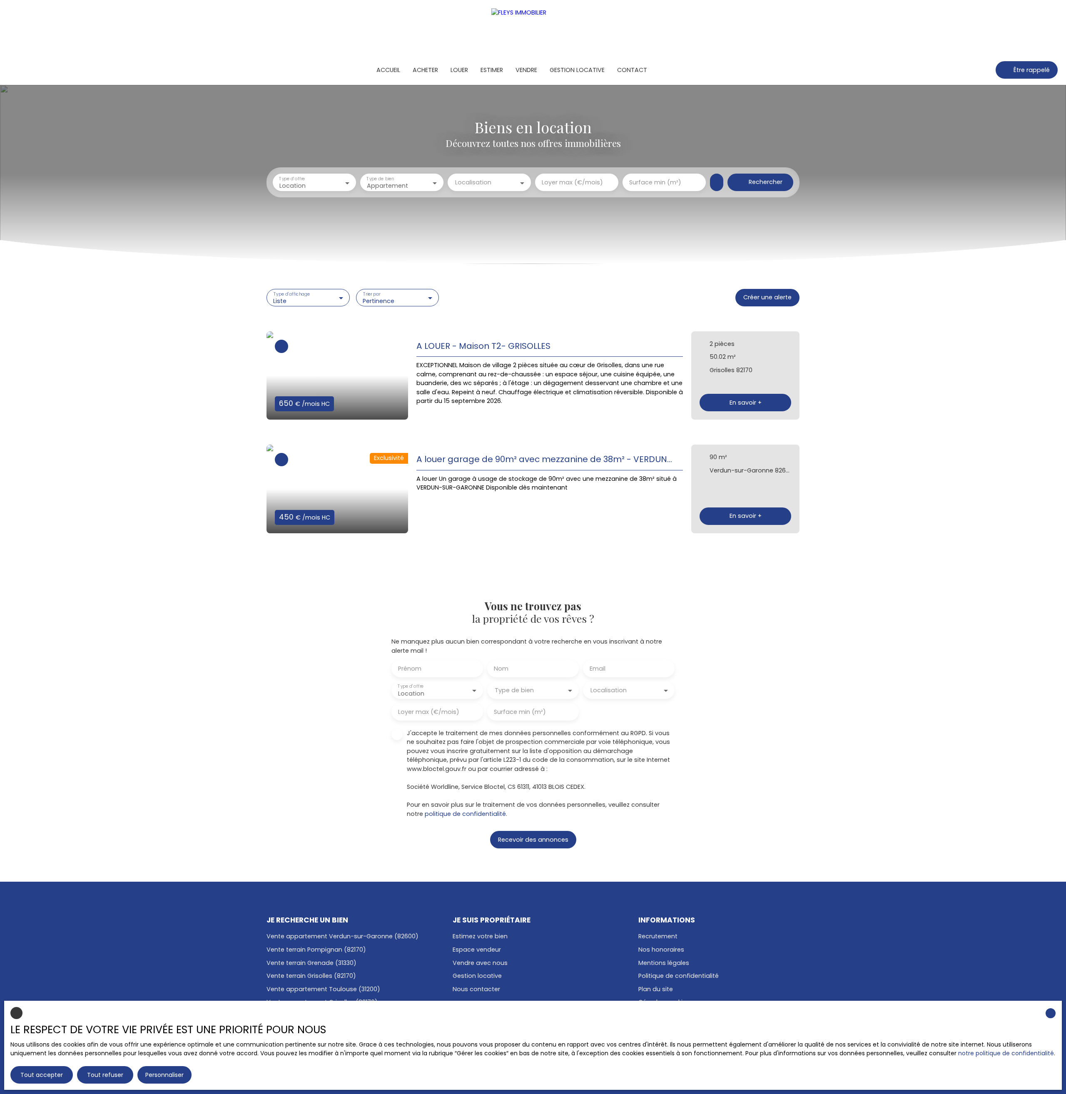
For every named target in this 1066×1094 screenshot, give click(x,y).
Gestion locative (577, 70)
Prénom (409, 668)
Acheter (425, 70)
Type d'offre (292, 179)
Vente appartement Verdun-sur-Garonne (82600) (342, 936)
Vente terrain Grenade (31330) (311, 963)
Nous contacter (476, 989)
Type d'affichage (292, 294)
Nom (501, 668)
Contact (632, 70)
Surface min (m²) (655, 182)
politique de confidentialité (465, 814)
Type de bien (380, 179)
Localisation (473, 182)
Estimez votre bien (480, 936)
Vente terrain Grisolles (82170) (311, 976)
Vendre (526, 70)
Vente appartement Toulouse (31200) (323, 989)
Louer (459, 70)
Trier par (371, 294)
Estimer (492, 70)
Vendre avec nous (480, 963)
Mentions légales (663, 963)
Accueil (388, 70)
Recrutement (657, 936)
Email (597, 668)
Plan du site (655, 989)
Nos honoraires (661, 949)
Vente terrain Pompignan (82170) (316, 949)
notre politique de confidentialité (1006, 1053)
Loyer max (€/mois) (572, 182)
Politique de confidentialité (678, 976)
